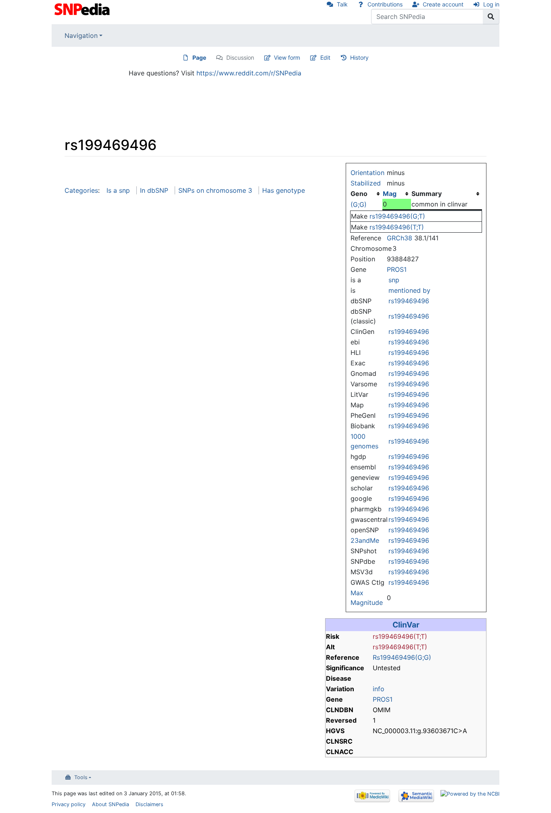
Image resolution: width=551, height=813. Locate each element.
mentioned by (409, 290)
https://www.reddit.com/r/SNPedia (248, 73)
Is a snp (118, 190)
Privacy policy (69, 804)
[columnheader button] (396, 193)
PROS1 (397, 269)
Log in (491, 4)
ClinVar (406, 625)
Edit (325, 57)
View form (287, 57)
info (378, 689)
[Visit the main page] (83, 8)
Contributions (385, 4)
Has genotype (283, 190)
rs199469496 (408, 301)
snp (393, 280)
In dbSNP (154, 190)
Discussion (240, 57)
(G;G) (359, 204)
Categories (81, 190)
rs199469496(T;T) (396, 227)
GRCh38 (399, 238)
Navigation (81, 35)
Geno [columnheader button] (359, 194)
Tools (81, 777)
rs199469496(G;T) (397, 216)
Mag (390, 194)
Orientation (367, 173)
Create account (443, 4)
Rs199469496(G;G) (402, 657)
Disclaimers (149, 804)
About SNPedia (110, 804)
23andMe (365, 540)
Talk (342, 4)
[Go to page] (491, 16)
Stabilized (366, 183)
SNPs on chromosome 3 (215, 190)
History (359, 57)
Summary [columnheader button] (426, 194)
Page (199, 57)
